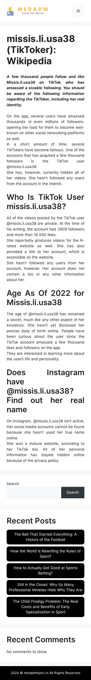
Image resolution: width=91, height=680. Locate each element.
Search (13, 484)
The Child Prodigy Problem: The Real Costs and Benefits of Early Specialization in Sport (45, 606)
